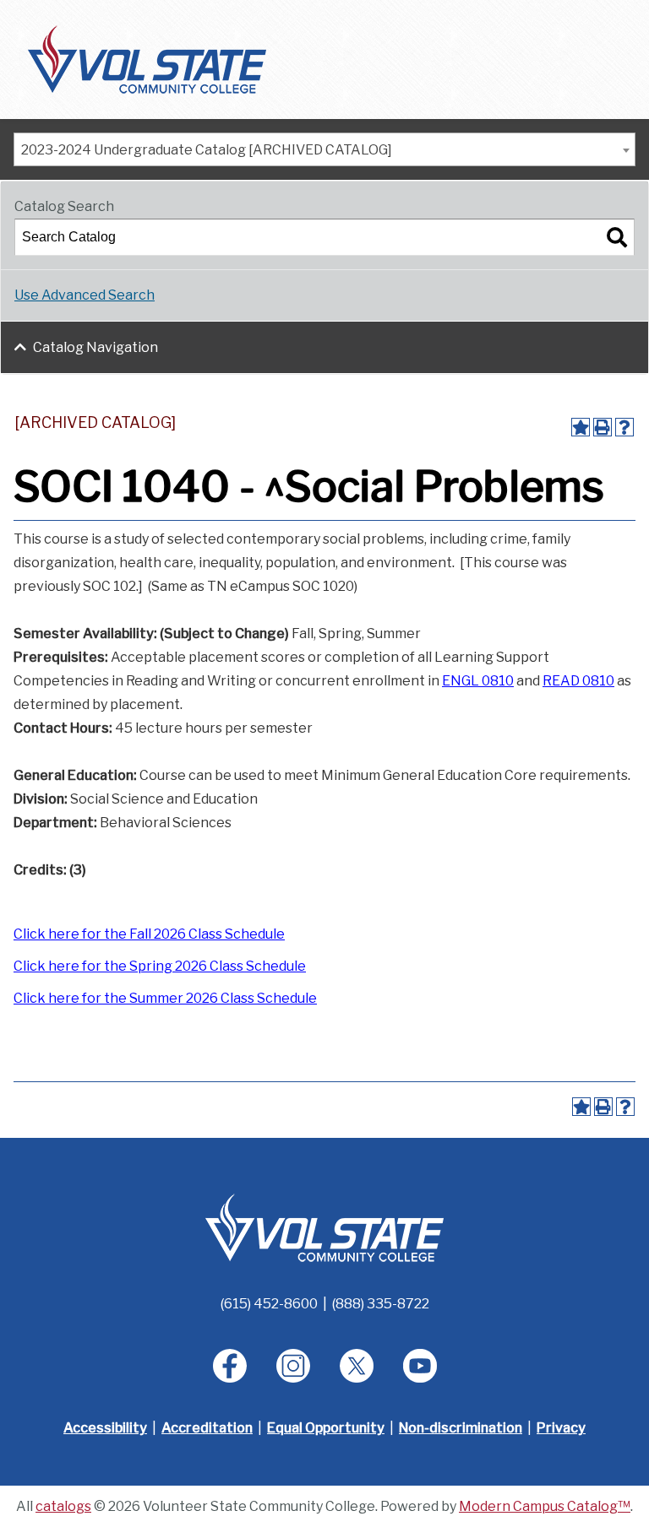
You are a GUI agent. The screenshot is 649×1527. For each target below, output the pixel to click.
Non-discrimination (460, 1428)
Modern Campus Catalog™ (544, 1506)
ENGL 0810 (478, 681)
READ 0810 (578, 681)
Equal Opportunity (325, 1428)
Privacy (561, 1428)
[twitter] (357, 1366)
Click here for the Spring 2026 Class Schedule (160, 966)
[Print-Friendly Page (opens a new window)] (602, 427)
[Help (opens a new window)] (624, 427)
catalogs (63, 1506)
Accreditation (207, 1428)
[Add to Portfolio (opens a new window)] (580, 427)
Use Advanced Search (84, 295)
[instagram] (293, 1366)
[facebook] (230, 1366)
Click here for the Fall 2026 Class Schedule (149, 934)
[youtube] (420, 1366)
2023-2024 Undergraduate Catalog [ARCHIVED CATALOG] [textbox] (206, 150)
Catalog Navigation (95, 347)
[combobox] (324, 149)
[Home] (147, 59)
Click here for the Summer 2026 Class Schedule (165, 998)
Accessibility (105, 1428)
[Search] (617, 237)
